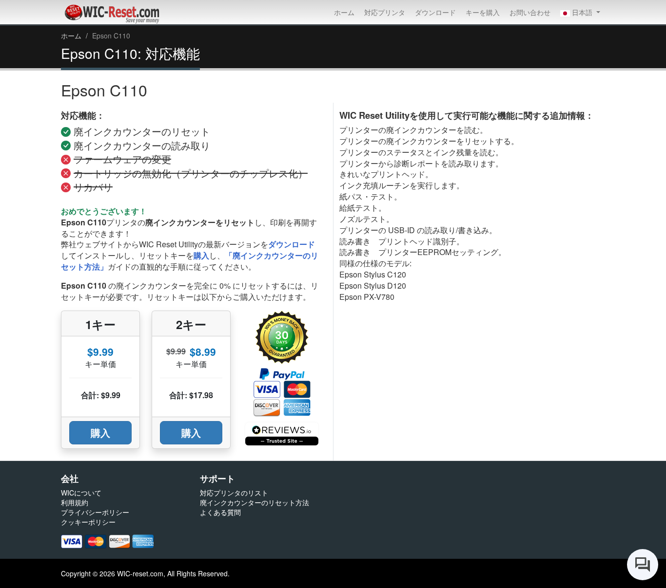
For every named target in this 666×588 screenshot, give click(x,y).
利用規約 (74, 502)
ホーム (344, 12)
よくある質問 (220, 512)
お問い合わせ (529, 12)
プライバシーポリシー (95, 512)
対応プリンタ (384, 12)
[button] (580, 12)
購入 (201, 255)
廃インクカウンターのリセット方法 (254, 502)
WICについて (81, 492)
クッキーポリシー (88, 522)
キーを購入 (483, 12)
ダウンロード (435, 12)
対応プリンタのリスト (234, 492)
